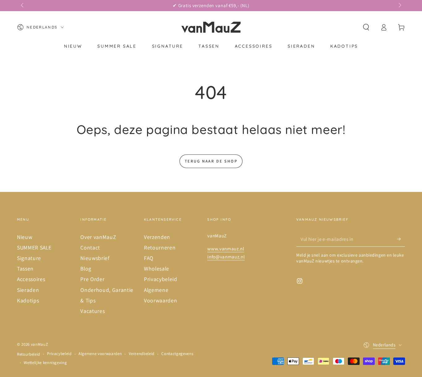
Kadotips (28, 300)
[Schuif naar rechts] (399, 5)
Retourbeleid (28, 354)
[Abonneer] (401, 239)
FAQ (149, 258)
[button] (366, 27)
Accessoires (31, 279)
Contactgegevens (177, 353)
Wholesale (156, 268)
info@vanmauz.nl (226, 257)
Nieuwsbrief (94, 258)
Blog (85, 268)
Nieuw (24, 236)
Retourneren (159, 247)
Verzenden (157, 236)
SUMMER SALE (34, 247)
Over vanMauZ (98, 236)
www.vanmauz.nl (225, 248)
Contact (90, 247)
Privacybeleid (160, 279)
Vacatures (92, 310)
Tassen (25, 268)
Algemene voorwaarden (100, 353)
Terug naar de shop (211, 161)
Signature (29, 258)
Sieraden (28, 289)
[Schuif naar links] (22, 5)
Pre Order (92, 279)
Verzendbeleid (142, 353)
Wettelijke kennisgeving (45, 362)
